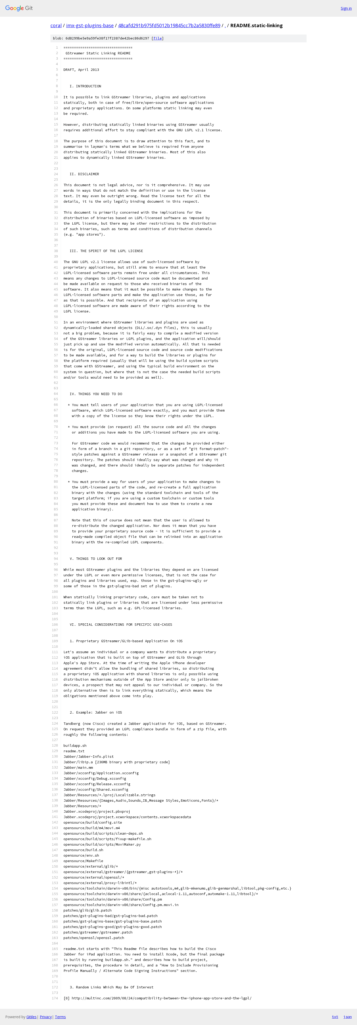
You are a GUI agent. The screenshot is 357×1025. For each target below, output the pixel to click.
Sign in (346, 8)
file (157, 38)
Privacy (46, 1016)
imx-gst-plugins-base (90, 25)
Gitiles (31, 1016)
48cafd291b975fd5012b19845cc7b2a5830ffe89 (169, 25)
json (347, 1016)
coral (56, 25)
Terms (60, 1016)
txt (335, 1016)
